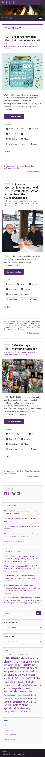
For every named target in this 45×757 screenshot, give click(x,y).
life (31, 471)
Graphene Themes (18, 754)
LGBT (13, 681)
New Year (32, 325)
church (27, 166)
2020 (27, 321)
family (6, 672)
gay (10, 671)
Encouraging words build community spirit (26, 38)
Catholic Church (22, 655)
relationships (32, 46)
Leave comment (35, 172)
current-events (19, 667)
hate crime (22, 678)
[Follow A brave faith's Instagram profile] (10, 2)
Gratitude (34, 44)
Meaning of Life (15, 46)
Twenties (21, 329)
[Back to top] (40, 751)
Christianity (27, 44)
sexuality (30, 701)
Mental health (25, 688)
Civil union (19, 665)
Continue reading (14, 116)
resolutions (36, 327)
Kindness (7, 46)
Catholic (12, 655)
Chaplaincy (26, 201)
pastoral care (25, 691)
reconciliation (25, 327)
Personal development (12, 695)
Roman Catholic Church (29, 698)
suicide (14, 329)
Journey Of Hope (24, 203)
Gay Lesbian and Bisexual (20, 673)
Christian (20, 166)
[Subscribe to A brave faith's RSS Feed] (3, 2)
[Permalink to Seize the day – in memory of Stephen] (22, 375)
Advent (6, 655)
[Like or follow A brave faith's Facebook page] (6, 2)
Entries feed (8, 730)
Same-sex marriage (14, 701)
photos (6, 473)
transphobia (9, 711)
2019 (22, 321)
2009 (17, 321)
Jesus (6, 681)
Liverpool (7, 355)
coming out (29, 664)
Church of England (24, 661)
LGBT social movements (19, 683)
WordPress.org (9, 739)
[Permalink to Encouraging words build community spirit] (22, 71)
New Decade (23, 325)
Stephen (13, 473)
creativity (7, 668)
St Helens (7, 329)
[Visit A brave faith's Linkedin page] (14, 2)
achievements (34, 321)
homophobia (33, 678)
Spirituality (7, 48)
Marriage (12, 688)
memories (37, 471)
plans (39, 325)
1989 (8, 321)
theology (25, 708)
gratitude (7, 168)
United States (19, 712)
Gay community (22, 671)
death (19, 471)
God (32, 166)
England (33, 667)
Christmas (35, 658)
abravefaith (9, 44)
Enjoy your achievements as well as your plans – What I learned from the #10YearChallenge (21, 190)
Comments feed (10, 735)
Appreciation (19, 44)
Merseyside (13, 325)
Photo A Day (25, 695)
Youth (27, 711)
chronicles (18, 323)
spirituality (16, 168)
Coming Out (8, 203)
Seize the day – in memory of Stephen (24, 346)
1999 (13, 321)
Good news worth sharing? (14, 541)
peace (34, 692)
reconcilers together (12, 327)
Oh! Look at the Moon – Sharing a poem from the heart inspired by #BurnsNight (21, 578)
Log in (6, 725)
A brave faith (7, 18)
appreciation (11, 166)
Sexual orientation (16, 705)
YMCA (16, 205)
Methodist (24, 46)
